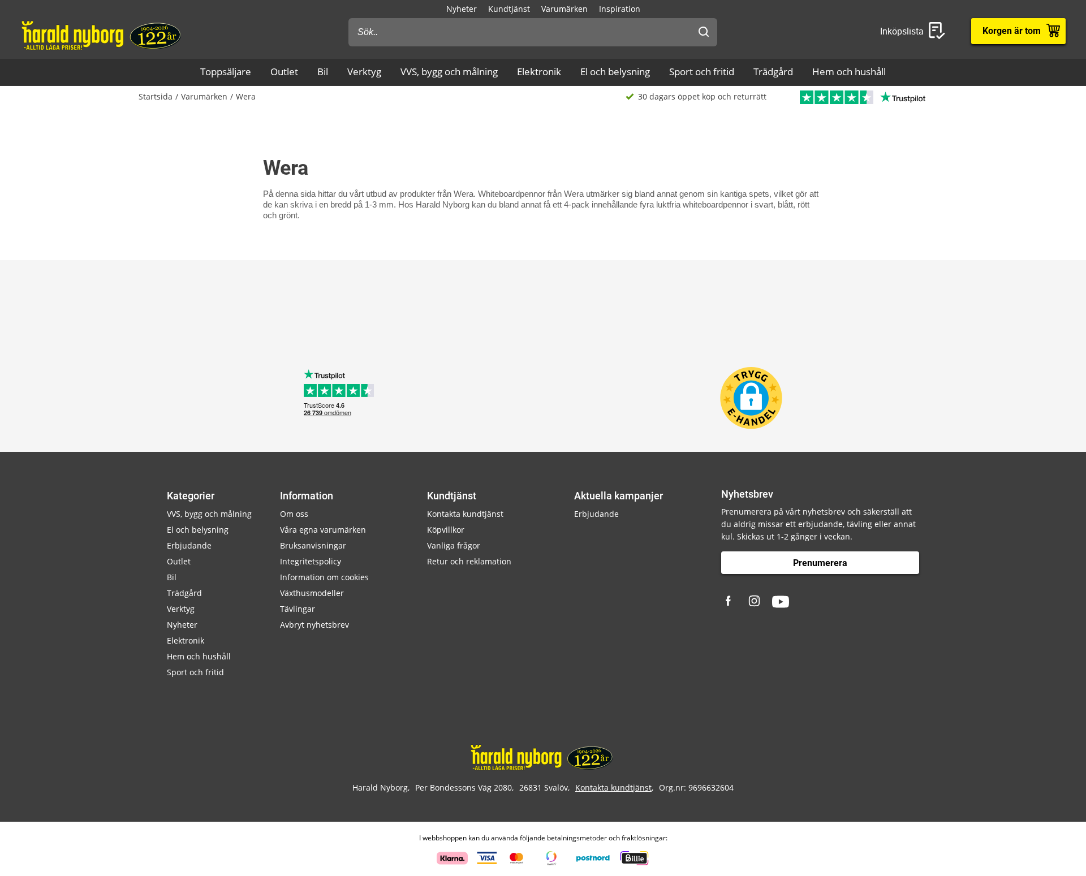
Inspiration (619, 8)
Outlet (284, 71)
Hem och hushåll (849, 71)
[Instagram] (755, 601)
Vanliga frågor (453, 545)
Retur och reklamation (469, 561)
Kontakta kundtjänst (465, 513)
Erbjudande (189, 545)
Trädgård (773, 71)
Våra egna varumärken (323, 529)
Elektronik (539, 71)
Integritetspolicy (310, 561)
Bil (322, 71)
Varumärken (564, 8)
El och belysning (615, 71)
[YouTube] (780, 601)
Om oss (294, 513)
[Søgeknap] (703, 32)
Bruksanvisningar (313, 545)
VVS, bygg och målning (449, 71)
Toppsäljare (225, 71)
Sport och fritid (701, 71)
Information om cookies (324, 577)
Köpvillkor (445, 529)
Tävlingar (297, 608)
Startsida (156, 96)
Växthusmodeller (312, 593)
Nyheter (461, 8)
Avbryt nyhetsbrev (314, 624)
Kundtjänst (509, 8)
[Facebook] (729, 601)
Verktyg (364, 71)
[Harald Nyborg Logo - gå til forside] (102, 34)
